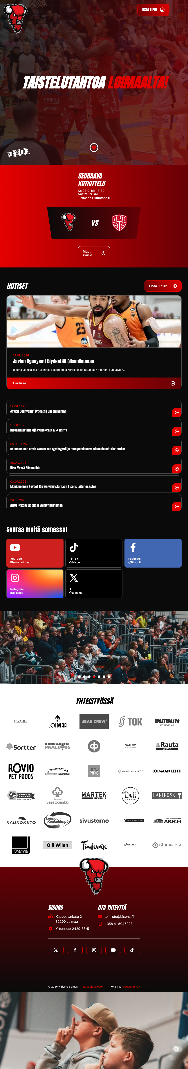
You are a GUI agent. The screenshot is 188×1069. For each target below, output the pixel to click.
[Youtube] (113, 950)
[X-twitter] (56, 950)
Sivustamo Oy (131, 986)
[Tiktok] (132, 950)
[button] (179, 9)
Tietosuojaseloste (91, 986)
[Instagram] (94, 950)
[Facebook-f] (75, 950)
